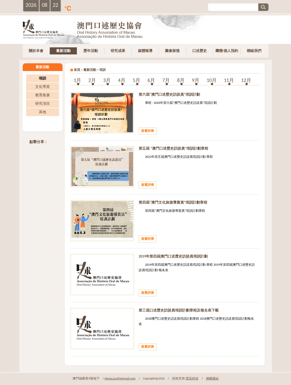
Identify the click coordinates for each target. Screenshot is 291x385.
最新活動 (63, 51)
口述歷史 (199, 51)
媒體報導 (145, 51)
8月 (181, 80)
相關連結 (212, 378)
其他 (42, 112)
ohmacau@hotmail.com (120, 378)
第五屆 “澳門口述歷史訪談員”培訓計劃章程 (173, 148)
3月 (107, 80)
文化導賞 (42, 87)
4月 (121, 80)
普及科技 (192, 378)
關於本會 (36, 51)
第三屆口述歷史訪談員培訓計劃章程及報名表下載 (179, 310)
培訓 (42, 78)
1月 (77, 80)
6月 (151, 80)
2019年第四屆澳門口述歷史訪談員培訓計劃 (173, 256)
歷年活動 (90, 51)
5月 (136, 80)
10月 (212, 80)
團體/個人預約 (227, 51)
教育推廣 (42, 95)
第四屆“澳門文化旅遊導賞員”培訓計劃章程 (173, 202)
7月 (166, 80)
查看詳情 (147, 131)
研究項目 (42, 104)
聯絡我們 (254, 51)
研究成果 (118, 51)
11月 (229, 80)
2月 (92, 80)
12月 (246, 80)
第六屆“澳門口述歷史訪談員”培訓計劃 (169, 95)
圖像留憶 (172, 51)
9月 (195, 80)
